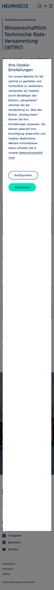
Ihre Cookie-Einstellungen (20, 67)
